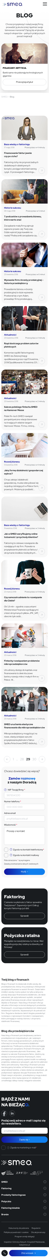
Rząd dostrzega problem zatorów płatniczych (21, 345)
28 (22, 759)
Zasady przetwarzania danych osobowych (21, 864)
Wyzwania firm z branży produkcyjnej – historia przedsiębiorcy (23, 282)
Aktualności (10, 334)
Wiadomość (10, 824)
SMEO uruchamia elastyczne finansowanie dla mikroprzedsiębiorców (24, 726)
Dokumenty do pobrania (19, 1228)
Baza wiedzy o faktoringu (17, 144)
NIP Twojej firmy (16, 789)
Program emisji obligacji (24, 1236)
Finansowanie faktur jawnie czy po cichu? (18, 155)
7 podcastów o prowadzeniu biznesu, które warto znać (23, 218)
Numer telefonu (12, 801)
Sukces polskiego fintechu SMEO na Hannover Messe (20, 409)
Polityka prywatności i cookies (16, 1232)
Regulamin (36, 1228)
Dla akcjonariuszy (38, 1232)
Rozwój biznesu (12, 461)
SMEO (4, 1181)
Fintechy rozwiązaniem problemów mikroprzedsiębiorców (22, 662)
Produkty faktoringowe (13, 1194)
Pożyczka (6, 1201)
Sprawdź (24, 915)
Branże (5, 1214)
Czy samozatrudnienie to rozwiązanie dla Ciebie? (23, 599)
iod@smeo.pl (24, 1245)
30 (34, 759)
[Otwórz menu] (45, 4)
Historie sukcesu (12, 207)
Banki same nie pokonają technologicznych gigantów (23, 74)
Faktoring (6, 1188)
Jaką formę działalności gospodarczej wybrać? (23, 472)
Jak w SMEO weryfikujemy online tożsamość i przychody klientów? (21, 535)
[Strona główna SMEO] (12, 4)
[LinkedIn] (12, 1113)
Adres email (10, 813)
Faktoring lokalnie (10, 1208)
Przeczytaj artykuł (24, 82)
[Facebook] (4, 1113)
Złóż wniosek (27, 1253)
